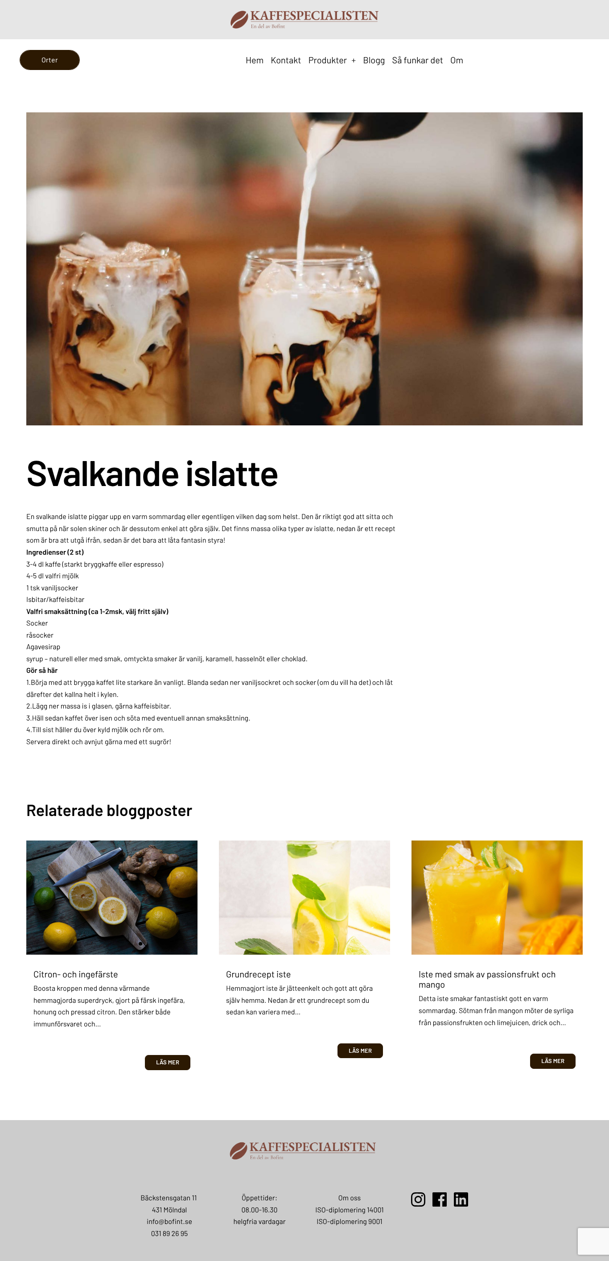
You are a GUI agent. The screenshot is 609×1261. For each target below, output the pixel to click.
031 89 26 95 (169, 1233)
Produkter (332, 60)
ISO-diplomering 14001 (349, 1210)
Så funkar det (418, 60)
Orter (49, 59)
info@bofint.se (169, 1221)
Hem (254, 60)
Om (456, 60)
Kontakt (286, 60)
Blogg (374, 60)
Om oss (349, 1198)
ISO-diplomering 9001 (349, 1221)
